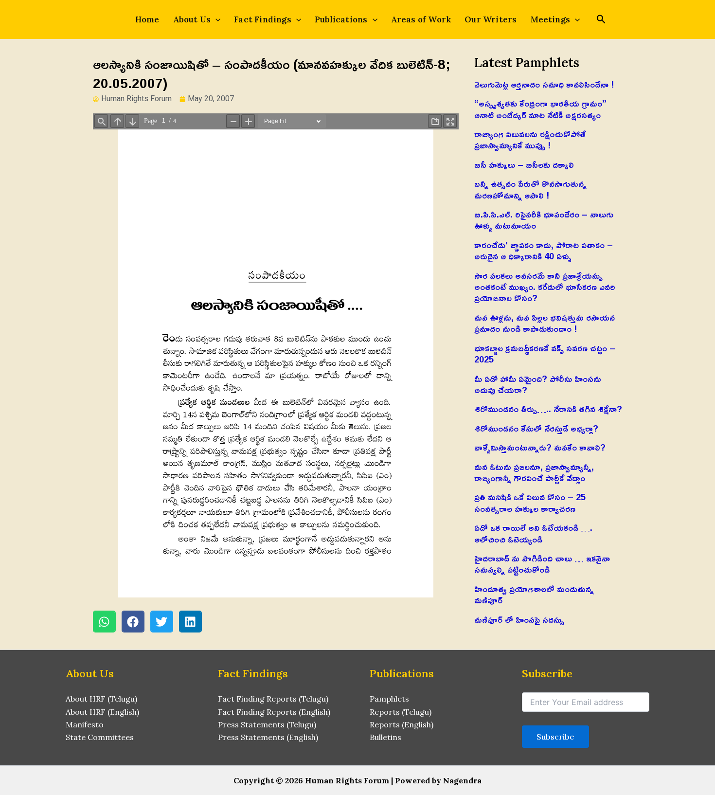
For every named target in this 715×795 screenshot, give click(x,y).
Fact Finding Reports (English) (274, 712)
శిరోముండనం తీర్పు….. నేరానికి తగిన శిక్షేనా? (548, 408)
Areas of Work (421, 19)
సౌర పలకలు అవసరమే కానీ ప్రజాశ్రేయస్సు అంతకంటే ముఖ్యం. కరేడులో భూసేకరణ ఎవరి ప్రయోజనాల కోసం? (544, 287)
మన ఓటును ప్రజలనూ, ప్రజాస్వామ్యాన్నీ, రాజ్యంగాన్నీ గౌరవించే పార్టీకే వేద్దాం (534, 472)
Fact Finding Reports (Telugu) (273, 699)
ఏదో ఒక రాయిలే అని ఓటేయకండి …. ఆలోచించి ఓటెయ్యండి (533, 533)
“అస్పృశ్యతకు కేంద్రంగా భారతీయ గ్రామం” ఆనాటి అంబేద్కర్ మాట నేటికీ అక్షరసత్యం (540, 109)
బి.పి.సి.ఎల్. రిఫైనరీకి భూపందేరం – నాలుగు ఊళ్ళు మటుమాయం (543, 220)
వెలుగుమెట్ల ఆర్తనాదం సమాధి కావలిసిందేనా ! (544, 84)
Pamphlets (389, 699)
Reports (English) (401, 724)
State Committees (100, 737)
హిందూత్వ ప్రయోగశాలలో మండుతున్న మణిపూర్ (534, 594)
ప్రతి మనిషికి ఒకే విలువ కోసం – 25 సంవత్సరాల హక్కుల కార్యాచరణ (530, 502)
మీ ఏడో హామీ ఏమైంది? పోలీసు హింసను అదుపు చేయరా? (537, 384)
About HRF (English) (102, 712)
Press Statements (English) (268, 737)
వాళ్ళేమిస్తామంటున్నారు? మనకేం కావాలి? (540, 447)
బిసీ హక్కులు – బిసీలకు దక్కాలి (524, 164)
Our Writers (491, 19)
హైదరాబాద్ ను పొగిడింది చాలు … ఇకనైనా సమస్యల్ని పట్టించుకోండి (542, 564)
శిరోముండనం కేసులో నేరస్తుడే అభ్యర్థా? (536, 428)
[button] (104, 621)
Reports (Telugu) (400, 712)
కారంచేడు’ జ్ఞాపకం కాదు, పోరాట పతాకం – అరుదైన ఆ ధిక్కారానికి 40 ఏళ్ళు (543, 250)
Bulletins (385, 737)
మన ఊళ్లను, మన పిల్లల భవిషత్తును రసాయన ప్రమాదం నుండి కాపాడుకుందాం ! (544, 323)
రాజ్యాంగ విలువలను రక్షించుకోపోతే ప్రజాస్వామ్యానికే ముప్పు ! (530, 139)
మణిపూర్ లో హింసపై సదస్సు (519, 619)
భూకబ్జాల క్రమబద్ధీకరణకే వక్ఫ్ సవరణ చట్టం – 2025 (544, 353)
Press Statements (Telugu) (267, 724)
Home (147, 19)
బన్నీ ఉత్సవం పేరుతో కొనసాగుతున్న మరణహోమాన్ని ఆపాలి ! (530, 189)
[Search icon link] (601, 20)
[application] (215, 19)
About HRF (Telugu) (101, 699)
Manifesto (85, 724)
